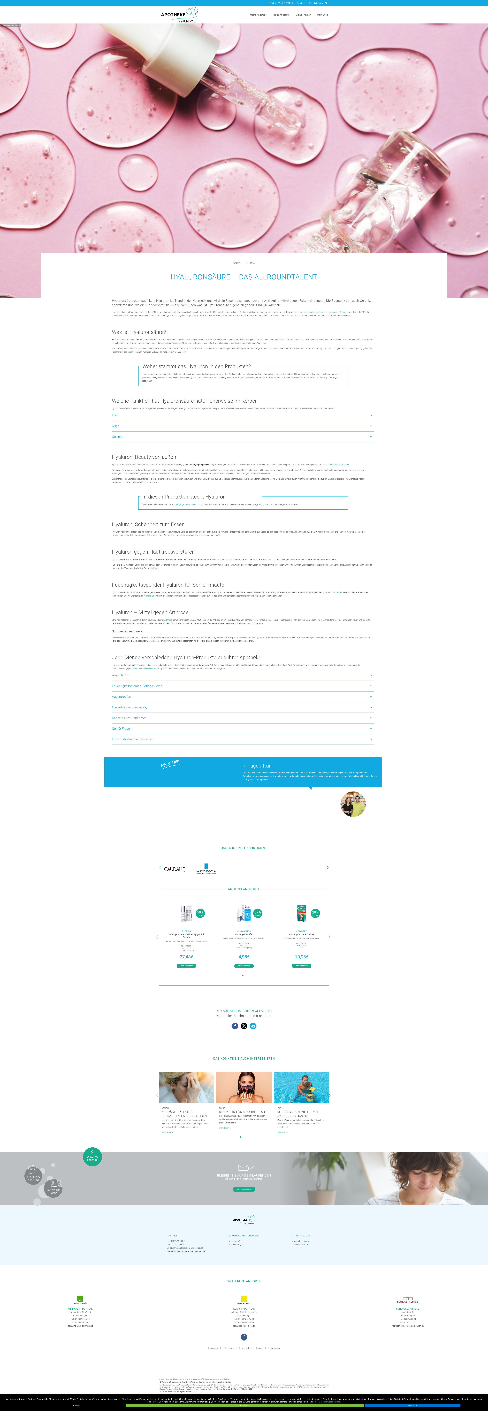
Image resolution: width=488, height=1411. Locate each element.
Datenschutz (228, 1348)
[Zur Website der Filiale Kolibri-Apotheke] (244, 1300)
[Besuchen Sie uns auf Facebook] (244, 1337)
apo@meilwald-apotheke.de (80, 1326)
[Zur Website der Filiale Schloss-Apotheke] (407, 1300)
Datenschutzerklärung (329, 1401)
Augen (339, 592)
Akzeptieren (245, 1405)
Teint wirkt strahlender (339, 464)
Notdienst (301, 3)
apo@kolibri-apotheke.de (244, 1326)
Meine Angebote (281, 14)
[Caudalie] (174, 869)
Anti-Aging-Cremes (182, 504)
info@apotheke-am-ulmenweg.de (188, 1248)
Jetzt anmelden (244, 1189)
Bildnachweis (274, 1348)
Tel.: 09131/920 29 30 (244, 1319)
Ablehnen (77, 1405)
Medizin (165, 1108)
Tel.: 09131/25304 (408, 1319)
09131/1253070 (285, 3)
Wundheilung (150, 596)
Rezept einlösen (316, 3)
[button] (328, 866)
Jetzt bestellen (186, 966)
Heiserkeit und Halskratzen (144, 668)
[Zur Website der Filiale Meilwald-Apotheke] (80, 1300)
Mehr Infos (412, 1405)
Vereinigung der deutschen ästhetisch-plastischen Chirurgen (321, 312)
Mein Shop (322, 14)
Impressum (213, 1348)
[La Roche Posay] (206, 869)
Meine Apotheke (258, 14)
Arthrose (168, 620)
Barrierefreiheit (245, 1348)
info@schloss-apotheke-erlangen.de (408, 1326)
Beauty (237, 263)
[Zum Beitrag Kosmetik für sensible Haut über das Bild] (244, 1087)
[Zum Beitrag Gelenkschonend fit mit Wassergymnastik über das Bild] (301, 1087)
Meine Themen (303, 14)
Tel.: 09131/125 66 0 (80, 1319)
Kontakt (259, 1348)
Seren (193, 504)
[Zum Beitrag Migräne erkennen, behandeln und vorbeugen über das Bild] (186, 1087)
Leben (279, 1108)
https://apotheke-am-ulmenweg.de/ (190, 1251)
